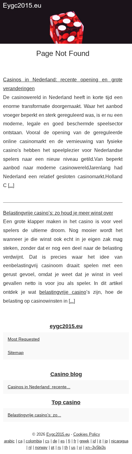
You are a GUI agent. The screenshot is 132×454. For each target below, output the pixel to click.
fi (69, 441)
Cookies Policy (86, 434)
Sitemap (16, 352)
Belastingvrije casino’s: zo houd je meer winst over (58, 213)
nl (30, 447)
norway (41, 447)
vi (80, 447)
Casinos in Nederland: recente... (39, 386)
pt (52, 447)
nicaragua (119, 441)
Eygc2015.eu (58, 434)
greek (84, 441)
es (62, 441)
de (55, 441)
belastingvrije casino (62, 292)
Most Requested (24, 339)
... (11, 185)
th (66, 447)
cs (47, 441)
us (73, 447)
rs (59, 447)
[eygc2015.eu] (66, 22)
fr (75, 441)
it (100, 441)
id (94, 441)
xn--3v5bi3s (95, 447)
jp (106, 441)
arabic (9, 441)
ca (20, 441)
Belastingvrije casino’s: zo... (34, 414)
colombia (34, 441)
